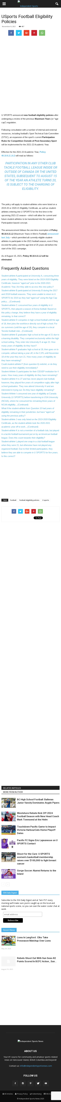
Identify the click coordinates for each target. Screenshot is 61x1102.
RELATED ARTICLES (12, 788)
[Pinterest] (30, 1083)
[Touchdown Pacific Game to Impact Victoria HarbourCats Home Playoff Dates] (8, 830)
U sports (45, 500)
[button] (57, 4)
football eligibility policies (29, 500)
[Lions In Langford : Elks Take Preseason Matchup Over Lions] (8, 941)
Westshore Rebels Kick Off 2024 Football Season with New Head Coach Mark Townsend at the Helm (38, 816)
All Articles (8, 1094)
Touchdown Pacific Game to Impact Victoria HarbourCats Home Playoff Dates (36, 830)
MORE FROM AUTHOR (13, 792)
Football (13, 500)
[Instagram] (23, 1083)
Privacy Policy (22, 1094)
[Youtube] (46, 1083)
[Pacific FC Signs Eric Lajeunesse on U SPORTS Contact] (8, 843)
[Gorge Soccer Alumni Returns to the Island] (8, 874)
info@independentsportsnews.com (36, 1065)
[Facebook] (15, 1083)
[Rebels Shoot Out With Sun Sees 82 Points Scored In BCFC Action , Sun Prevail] (8, 961)
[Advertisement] (30, 92)
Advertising (36, 1094)
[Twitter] (38, 1083)
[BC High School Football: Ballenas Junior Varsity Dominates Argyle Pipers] (8, 803)
